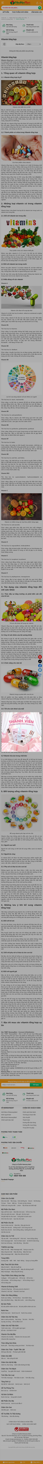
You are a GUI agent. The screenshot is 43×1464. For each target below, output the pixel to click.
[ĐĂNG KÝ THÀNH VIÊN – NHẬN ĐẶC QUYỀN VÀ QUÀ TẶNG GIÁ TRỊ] (22, 732)
